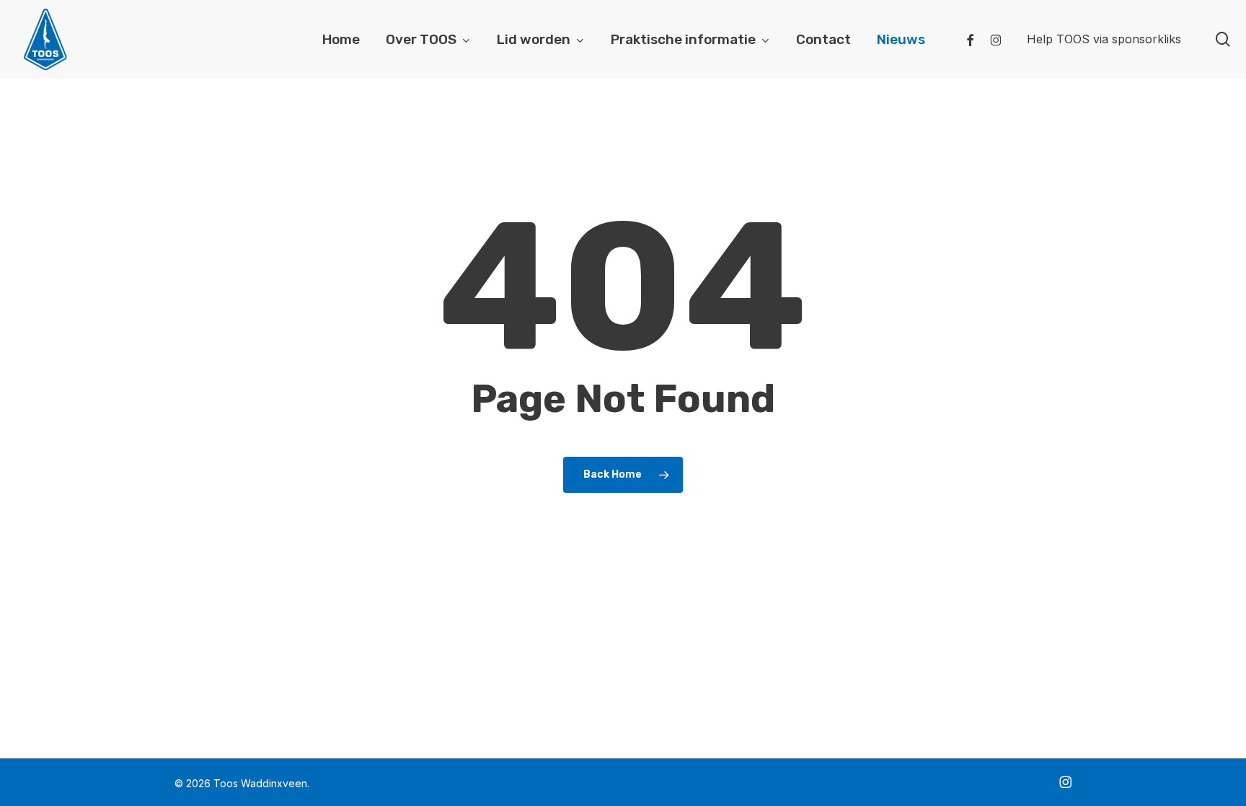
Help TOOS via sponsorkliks (1104, 39)
